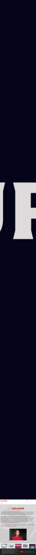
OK (21, 551)
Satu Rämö (3, 501)
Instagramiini (13, 526)
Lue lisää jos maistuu (28, 551)
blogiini (12, 524)
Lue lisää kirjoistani (4, 524)
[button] (27, 500)
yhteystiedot (20, 524)
